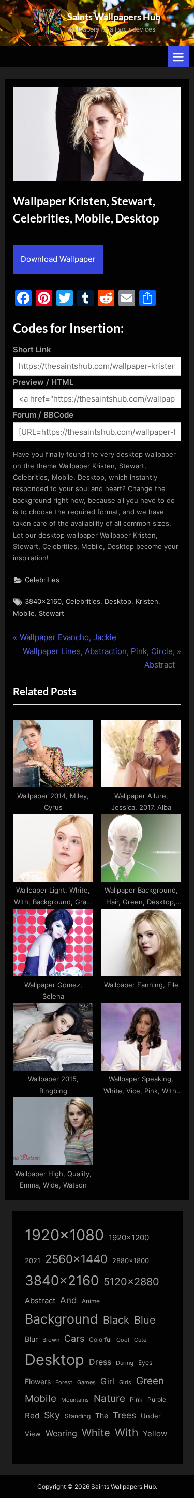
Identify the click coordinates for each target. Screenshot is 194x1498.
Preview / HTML (43, 382)
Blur (31, 1339)
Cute (140, 1340)
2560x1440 (76, 1259)
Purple (156, 1399)
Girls (125, 1382)
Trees (124, 1415)
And (68, 1300)
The (101, 1415)
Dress (100, 1362)
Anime (91, 1301)
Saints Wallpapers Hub (113, 16)
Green (150, 1381)
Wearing (61, 1433)
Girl (107, 1381)
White (96, 1432)
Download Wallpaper (58, 259)
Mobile (24, 613)
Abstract (40, 1301)
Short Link (32, 349)
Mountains (75, 1400)
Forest (63, 1382)
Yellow (155, 1433)
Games (86, 1382)
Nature (109, 1398)
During (124, 1363)
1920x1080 (64, 1235)
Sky (52, 1415)
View (33, 1434)
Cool (122, 1340)
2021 (32, 1261)
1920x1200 (129, 1237)
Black (116, 1320)
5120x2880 (131, 1281)
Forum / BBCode (43, 415)
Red (32, 1415)
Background (61, 1319)
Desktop (118, 601)
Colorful (100, 1339)
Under (151, 1416)
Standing (78, 1416)
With (126, 1432)
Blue (145, 1319)
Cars (74, 1338)
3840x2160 (43, 601)
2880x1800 (130, 1261)
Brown (50, 1339)
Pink (136, 1399)
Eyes (145, 1363)
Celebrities (42, 580)
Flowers (38, 1381)
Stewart (51, 613)
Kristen (147, 601)
